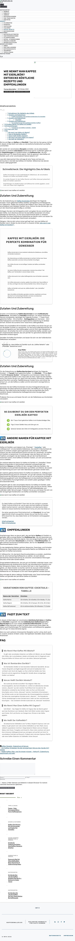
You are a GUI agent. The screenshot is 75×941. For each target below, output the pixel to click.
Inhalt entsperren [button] (8, 521)
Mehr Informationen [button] (9, 523)
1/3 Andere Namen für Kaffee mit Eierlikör (18, 124)
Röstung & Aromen (10, 47)
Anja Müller (18, 119)
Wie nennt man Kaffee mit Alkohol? (19, 132)
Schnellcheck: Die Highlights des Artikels (21, 113)
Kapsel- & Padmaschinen (12, 39)
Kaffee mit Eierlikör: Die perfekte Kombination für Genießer (28, 116)
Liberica (6, 15)
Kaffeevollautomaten (11, 34)
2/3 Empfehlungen (11, 126)
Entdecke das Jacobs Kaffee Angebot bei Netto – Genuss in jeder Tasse (15, 878)
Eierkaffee (38, 447)
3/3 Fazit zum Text (11, 129)
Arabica (6, 11)
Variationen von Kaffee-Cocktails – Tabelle (24, 127)
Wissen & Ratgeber (6, 44)
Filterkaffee (8, 23)
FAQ (6, 131)
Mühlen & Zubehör (10, 41)
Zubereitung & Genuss (22, 91)
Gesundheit (7, 50)
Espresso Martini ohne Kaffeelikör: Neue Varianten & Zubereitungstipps (14, 862)
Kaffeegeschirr (9, 31)
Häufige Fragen (5, 53)
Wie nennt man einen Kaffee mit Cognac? (21, 137)
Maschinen (3, 32)
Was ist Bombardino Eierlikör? (18, 134)
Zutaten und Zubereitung (17, 115)
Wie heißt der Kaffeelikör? (16, 139)
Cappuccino (7, 26)
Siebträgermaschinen (11, 36)
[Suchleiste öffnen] (1, 3)
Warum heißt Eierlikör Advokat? (18, 136)
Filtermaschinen (9, 37)
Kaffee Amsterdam (23, 201)
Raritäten (7, 19)
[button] (2, 110)
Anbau (6, 45)
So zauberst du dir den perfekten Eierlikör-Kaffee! (26, 123)
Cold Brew (7, 28)
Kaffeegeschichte (10, 49)
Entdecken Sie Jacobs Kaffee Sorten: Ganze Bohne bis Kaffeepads (15, 895)
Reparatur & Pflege (10, 42)
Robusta (6, 13)
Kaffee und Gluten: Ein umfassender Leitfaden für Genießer (14, 827)
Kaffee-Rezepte (9, 29)
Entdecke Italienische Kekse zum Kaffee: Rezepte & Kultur (15, 845)
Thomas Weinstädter (10, 89)
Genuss (2, 21)
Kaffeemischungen (10, 16)
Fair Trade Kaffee (9, 18)
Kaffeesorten (4, 10)
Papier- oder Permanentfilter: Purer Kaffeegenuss (15, 810)
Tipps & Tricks (8, 52)
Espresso (7, 24)
